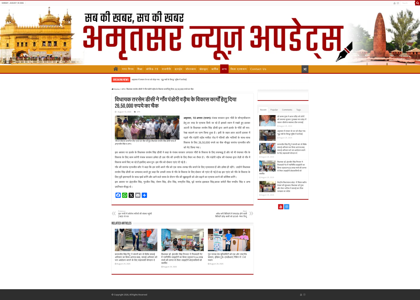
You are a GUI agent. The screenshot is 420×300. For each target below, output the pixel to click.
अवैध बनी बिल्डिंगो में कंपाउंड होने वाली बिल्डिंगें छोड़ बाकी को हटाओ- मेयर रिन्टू (231, 214)
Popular (274, 110)
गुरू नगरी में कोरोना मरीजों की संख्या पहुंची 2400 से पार (135, 214)
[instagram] (398, 3)
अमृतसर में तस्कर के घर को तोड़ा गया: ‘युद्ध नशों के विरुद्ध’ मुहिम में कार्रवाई (159, 79)
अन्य (224, 69)
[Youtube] (394, 3)
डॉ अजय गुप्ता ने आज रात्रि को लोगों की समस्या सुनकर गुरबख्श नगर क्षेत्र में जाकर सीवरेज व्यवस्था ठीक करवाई (291, 119)
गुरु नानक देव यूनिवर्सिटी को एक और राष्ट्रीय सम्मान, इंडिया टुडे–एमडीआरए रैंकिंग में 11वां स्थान (227, 257)
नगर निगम (128, 69)
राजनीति (166, 69)
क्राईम (178, 69)
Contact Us (258, 69)
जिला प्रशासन (239, 69)
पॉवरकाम (191, 69)
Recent (263, 110)
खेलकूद (204, 69)
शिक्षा (140, 69)
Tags (298, 110)
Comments (287, 110)
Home (116, 68)
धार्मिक (215, 69)
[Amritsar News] (210, 35)
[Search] (417, 2)
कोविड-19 (152, 69)
